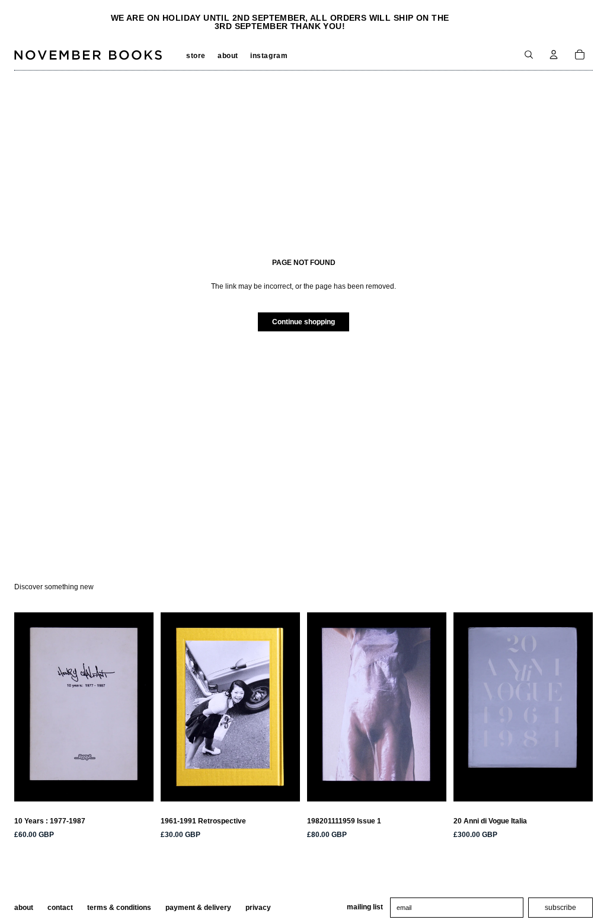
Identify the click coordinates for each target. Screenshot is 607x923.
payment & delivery (198, 907)
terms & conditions (119, 907)
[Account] (554, 54)
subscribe (560, 907)
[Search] (529, 54)
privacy (258, 907)
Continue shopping (303, 322)
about (23, 907)
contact (60, 907)
